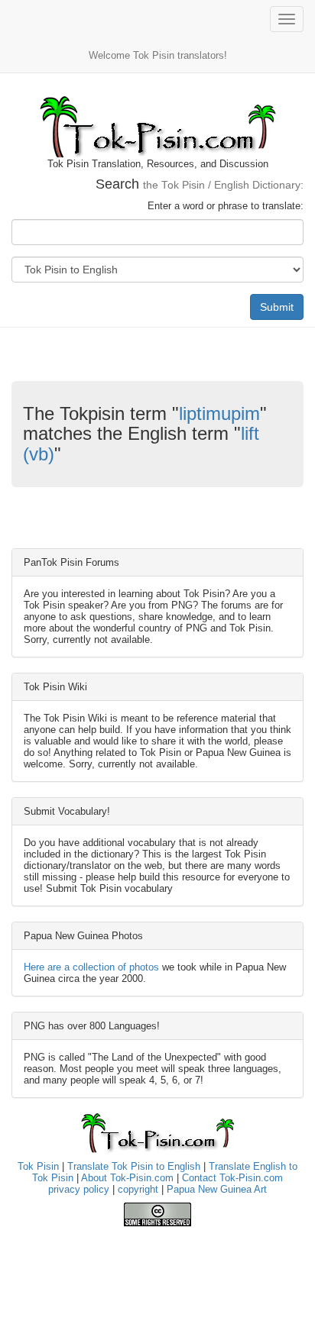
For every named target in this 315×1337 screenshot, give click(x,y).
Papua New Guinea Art (217, 1189)
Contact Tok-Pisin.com (232, 1178)
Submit (277, 307)
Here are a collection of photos (91, 967)
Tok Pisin (38, 1166)
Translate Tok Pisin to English (133, 1166)
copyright (138, 1189)
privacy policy (78, 1189)
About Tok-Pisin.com (127, 1178)
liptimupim (219, 413)
